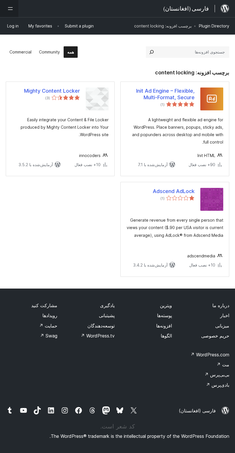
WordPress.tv (98, 336)
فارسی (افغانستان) (197, 411)
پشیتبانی (107, 315)
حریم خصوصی (215, 336)
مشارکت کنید (44, 305)
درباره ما (220, 305)
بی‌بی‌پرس (216, 375)
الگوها (166, 336)
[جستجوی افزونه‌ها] (151, 52)
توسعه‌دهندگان (101, 326)
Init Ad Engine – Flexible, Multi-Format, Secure (165, 94)
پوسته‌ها (164, 315)
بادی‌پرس (217, 385)
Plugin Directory (214, 25)
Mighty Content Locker (52, 91)
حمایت (48, 326)
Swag (48, 336)
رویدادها (49, 315)
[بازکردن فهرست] (9, 8)
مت (222, 364)
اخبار (224, 315)
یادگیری (107, 305)
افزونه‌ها (164, 326)
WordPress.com (209, 354)
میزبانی (222, 326)
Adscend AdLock (174, 191)
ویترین (166, 305)
